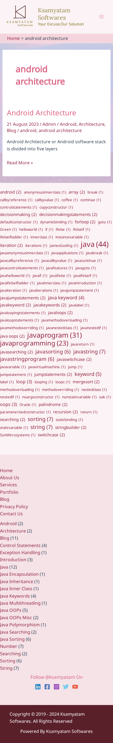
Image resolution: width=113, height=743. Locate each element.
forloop (85, 221)
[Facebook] (47, 687)
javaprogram (54, 334)
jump (75, 366)
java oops (12, 336)
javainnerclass (51, 282)
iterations (36, 245)
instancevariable (72, 237)
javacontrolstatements (22, 267)
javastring (89, 351)
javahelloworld (15, 275)
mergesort (86, 381)
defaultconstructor (19, 222)
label (7, 381)
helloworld (31, 229)
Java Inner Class (16, 589)
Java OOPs (10, 610)
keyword (88, 374)
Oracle (27, 404)
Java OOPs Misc (16, 618)
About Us (9, 478)
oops (8, 404)
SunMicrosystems (17, 434)
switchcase (51, 434)
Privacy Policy (14, 507)
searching (12, 419)
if (49, 229)
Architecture (91, 124)
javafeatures (59, 267)
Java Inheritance (16, 581)
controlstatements (18, 207)
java (95, 244)
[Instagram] (56, 687)
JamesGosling (64, 245)
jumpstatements (53, 374)
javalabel (79, 305)
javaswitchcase (74, 359)
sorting (40, 419)
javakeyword (15, 305)
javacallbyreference (19, 260)
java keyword (66, 297)
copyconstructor (56, 207)
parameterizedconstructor (25, 411)
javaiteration (13, 290)
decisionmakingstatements (68, 214)
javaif (40, 275)
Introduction (13, 560)
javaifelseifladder (17, 282)
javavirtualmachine (47, 366)
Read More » (20, 162)
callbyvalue (47, 199)
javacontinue (88, 260)
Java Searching (15, 632)
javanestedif (93, 327)
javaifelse (60, 275)
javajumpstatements (23, 297)
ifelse (63, 229)
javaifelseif (85, 275)
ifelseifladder (14, 237)
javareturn (82, 344)
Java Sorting (12, 639)
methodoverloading (19, 389)
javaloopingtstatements (23, 312)
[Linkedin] (38, 687)
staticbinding (69, 419)
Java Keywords (15, 596)
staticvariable (14, 427)
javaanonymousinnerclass (24, 252)
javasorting (53, 351)
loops (62, 381)
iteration (11, 245)
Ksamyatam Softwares (54, 13)
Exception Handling (20, 552)
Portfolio (9, 492)
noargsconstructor (41, 396)
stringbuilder (70, 427)
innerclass (41, 237)
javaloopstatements (19, 320)
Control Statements (20, 545)
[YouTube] (75, 687)
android (28, 130)
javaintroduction (85, 282)
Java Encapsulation (19, 574)
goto (105, 222)
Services (8, 485)
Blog (11, 130)
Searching (10, 654)
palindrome (53, 404)
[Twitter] (66, 687)
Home (6, 470)
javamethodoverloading (64, 320)
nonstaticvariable (79, 396)
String (6, 668)
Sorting (7, 661)
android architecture (60, 130)
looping (44, 381)
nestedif (10, 396)
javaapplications (67, 252)
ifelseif (81, 229)
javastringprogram (27, 358)
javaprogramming (34, 343)
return (88, 411)
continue (90, 199)
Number (8, 646)
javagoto (85, 267)
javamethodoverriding (22, 327)
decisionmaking (18, 214)
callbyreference (16, 199)
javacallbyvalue (56, 260)
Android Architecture (41, 113)
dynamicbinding (56, 222)
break (95, 192)
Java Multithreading (20, 603)
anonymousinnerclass (45, 192)
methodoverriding (60, 389)
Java (4, 567)
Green (8, 229)
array (77, 192)
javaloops (60, 312)
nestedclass (94, 389)
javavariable (13, 366)
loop (24, 382)
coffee (69, 199)
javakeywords (49, 305)
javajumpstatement (79, 290)
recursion (65, 411)
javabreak (97, 252)
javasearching (16, 352)
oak (105, 396)
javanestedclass (62, 327)
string (41, 427)
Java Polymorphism (20, 625)
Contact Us (11, 514)
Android (68, 124)
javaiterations (43, 290)
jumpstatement (16, 374)
